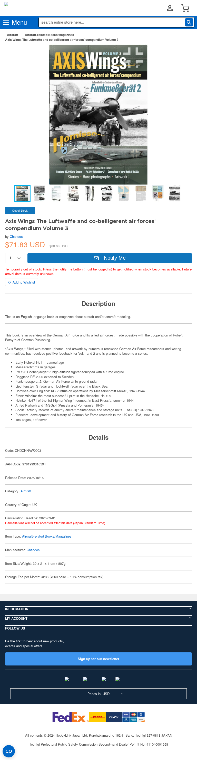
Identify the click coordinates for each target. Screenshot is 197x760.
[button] (182, 53)
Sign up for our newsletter (98, 658)
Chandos (16, 236)
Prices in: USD (98, 694)
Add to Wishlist (24, 282)
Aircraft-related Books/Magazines (49, 34)
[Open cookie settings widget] (9, 751)
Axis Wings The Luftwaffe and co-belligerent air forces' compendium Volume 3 (62, 39)
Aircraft (12, 34)
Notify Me (115, 258)
